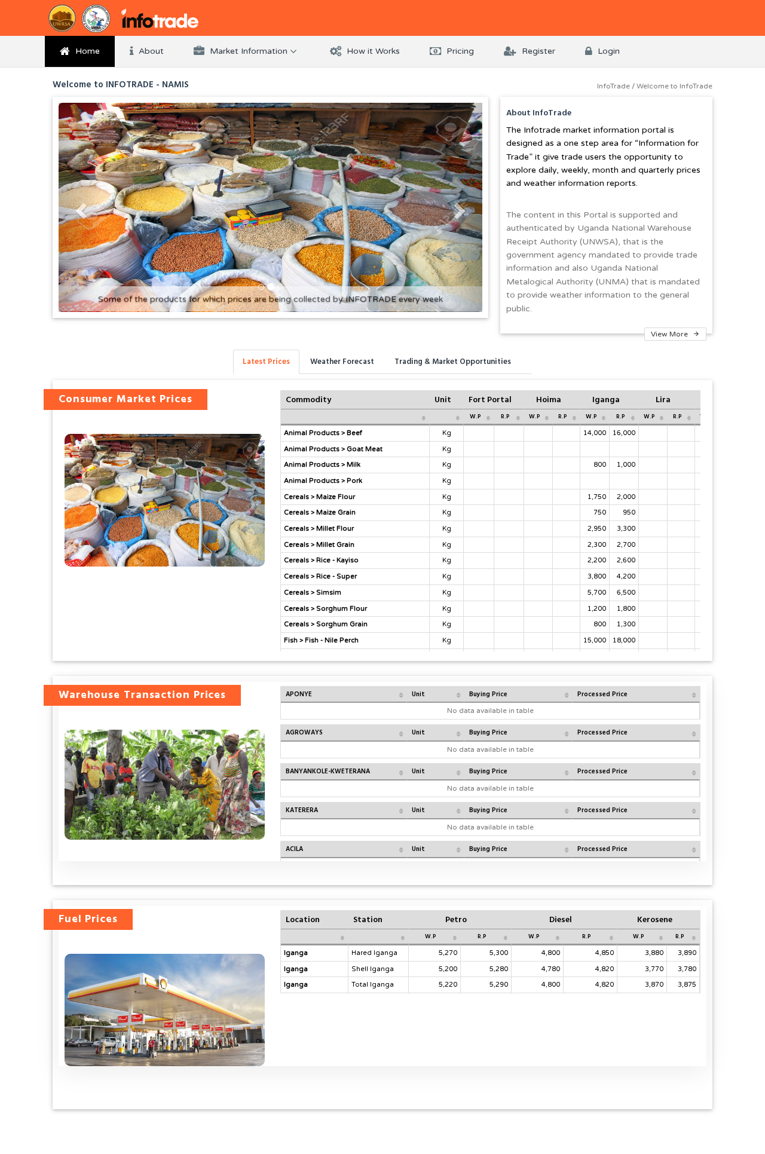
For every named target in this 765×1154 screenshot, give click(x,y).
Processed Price (602, 694)
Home (86, 51)
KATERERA (302, 810)
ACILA (294, 848)
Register (537, 51)
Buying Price (488, 694)
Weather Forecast (342, 361)
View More (670, 334)
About (150, 51)
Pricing (459, 51)
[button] (80, 207)
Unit (418, 694)
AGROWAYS (304, 732)
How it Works (372, 51)
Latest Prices (266, 361)
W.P (475, 416)
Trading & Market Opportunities (452, 361)
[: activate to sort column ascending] (355, 416)
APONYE (299, 694)
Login (607, 51)
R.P (505, 416)
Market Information (248, 51)
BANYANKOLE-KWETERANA (328, 771)
